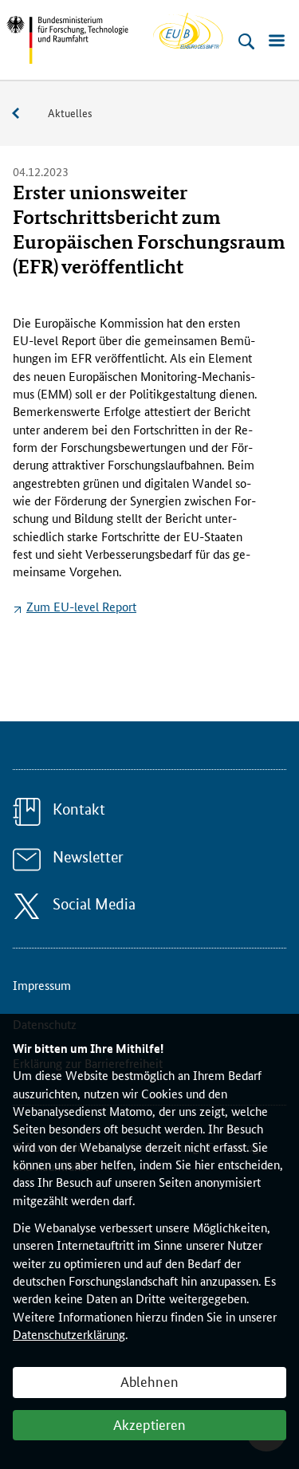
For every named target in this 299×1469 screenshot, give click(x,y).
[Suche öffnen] (246, 41)
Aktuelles (70, 112)
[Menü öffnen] (277, 41)
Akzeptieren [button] (149, 1423)
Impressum (42, 984)
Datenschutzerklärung (69, 1334)
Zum (81, 606)
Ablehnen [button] (149, 1380)
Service (24, 113)
